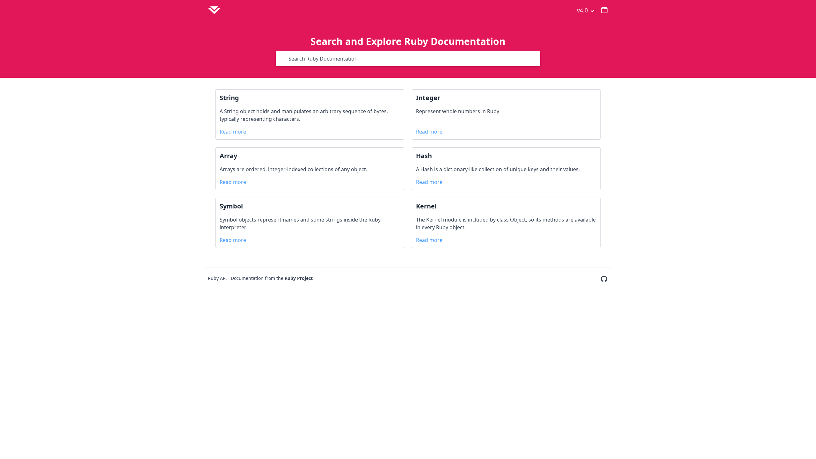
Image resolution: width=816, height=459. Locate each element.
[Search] (284, 58)
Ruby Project (299, 278)
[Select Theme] (604, 10)
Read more (233, 131)
